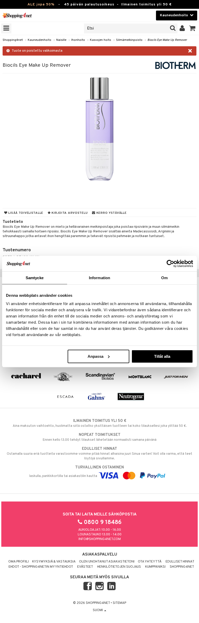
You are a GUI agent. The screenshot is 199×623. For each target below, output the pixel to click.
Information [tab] (99, 278)
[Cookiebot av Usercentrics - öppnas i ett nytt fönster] (170, 264)
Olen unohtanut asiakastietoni (106, 562)
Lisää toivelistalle (25, 213)
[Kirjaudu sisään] (182, 28)
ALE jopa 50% (40, 4)
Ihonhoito (78, 40)
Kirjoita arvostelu (69, 213)
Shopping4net (13, 40)
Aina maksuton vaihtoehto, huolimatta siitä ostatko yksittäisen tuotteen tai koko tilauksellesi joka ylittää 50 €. (100, 423)
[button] (192, 28)
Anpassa (95, 356)
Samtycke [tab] (35, 278)
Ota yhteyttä (149, 562)
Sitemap (119, 603)
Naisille (61, 40)
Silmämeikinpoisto (129, 40)
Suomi (98, 610)
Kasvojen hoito (100, 40)
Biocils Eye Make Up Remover (167, 40)
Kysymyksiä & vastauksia (54, 562)
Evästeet (85, 567)
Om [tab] (164, 278)
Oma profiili (18, 562)
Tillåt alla (162, 356)
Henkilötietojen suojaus (119, 567)
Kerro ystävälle (110, 213)
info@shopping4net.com (100, 539)
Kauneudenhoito (39, 40)
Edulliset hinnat (180, 562)
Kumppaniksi (155, 567)
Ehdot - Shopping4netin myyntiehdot (41, 567)
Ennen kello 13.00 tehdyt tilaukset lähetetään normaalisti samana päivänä (100, 437)
